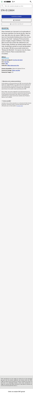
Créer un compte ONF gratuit (16, 391)
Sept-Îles (6, 62)
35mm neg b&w (16, 70)
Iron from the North (17, 60)
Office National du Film (13, 65)
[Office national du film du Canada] (7, 1)
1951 (6, 63)
